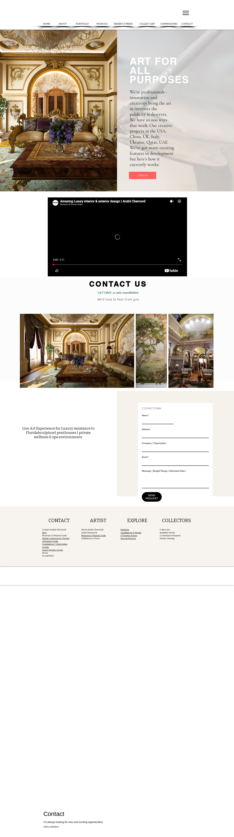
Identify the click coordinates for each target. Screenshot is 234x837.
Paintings (125, 529)
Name (145, 415)
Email (145, 457)
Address (146, 429)
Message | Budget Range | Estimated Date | (164, 471)
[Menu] (186, 13)
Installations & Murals (131, 532)
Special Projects (128, 538)
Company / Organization (154, 443)
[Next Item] (208, 351)
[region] (58, 537)
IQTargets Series (129, 535)
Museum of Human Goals (93, 535)
